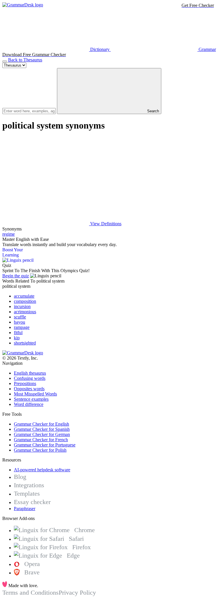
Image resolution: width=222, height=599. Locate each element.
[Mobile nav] (4, 61)
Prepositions (25, 383)
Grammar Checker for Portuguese (44, 444)
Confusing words (29, 378)
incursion (22, 306)
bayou (19, 322)
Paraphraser (24, 508)
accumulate (24, 296)
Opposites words (29, 388)
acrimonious (25, 311)
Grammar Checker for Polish (40, 450)
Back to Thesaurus (25, 59)
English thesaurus (30, 373)
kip (17, 337)
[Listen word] (45, 179)
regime (8, 234)
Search (152, 111)
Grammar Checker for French (41, 439)
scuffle (20, 316)
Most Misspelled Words (35, 393)
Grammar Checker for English (41, 424)
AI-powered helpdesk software (42, 469)
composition (25, 301)
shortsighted (25, 342)
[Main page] (22, 4)
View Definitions (105, 223)
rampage (21, 327)
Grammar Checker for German (42, 434)
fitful (18, 332)
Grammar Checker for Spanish (42, 429)
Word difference (28, 404)
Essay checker (32, 501)
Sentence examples (31, 399)
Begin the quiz (15, 275)
